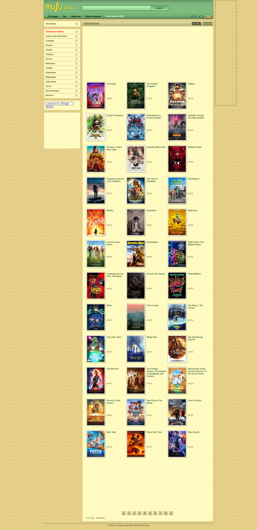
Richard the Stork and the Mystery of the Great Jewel (197, 371)
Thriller (49, 68)
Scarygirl (111, 84)
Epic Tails (111, 432)
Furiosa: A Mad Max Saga (114, 148)
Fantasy (50, 54)
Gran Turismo (194, 400)
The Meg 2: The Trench (195, 306)
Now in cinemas (93, 16)
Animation (51, 72)
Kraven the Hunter (156, 274)
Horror (49, 59)
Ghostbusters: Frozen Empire (154, 116)
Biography (51, 77)
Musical (49, 95)
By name (207, 24)
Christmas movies (55, 31)
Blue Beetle (193, 432)
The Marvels (113, 369)
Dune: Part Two (154, 432)
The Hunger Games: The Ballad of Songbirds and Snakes (156, 372)
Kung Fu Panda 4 (115, 115)
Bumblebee (152, 242)
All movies (51, 24)
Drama (49, 45)
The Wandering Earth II (195, 338)
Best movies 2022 (115, 16)
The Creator (153, 305)
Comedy (50, 41)
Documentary (52, 91)
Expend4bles (194, 274)
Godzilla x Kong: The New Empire (196, 116)
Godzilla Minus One (156, 147)
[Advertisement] (62, 130)
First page (53, 16)
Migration (192, 210)
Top (64, 16)
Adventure (51, 81)
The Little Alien (114, 337)
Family (49, 50)
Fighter (191, 84)
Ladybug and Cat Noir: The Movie (115, 275)
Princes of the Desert (113, 401)
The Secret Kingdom (152, 180)
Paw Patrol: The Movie (154, 401)
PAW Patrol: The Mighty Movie (196, 243)
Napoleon (151, 210)
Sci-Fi (48, 86)
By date (196, 24)
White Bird (152, 337)
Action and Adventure (56, 36)
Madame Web (194, 147)
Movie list (76, 16)
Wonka (110, 210)
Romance (50, 63)
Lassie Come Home (113, 243)
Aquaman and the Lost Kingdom (115, 180)
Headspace (193, 179)
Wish (109, 305)
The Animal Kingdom (152, 85)
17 (166, 513)
